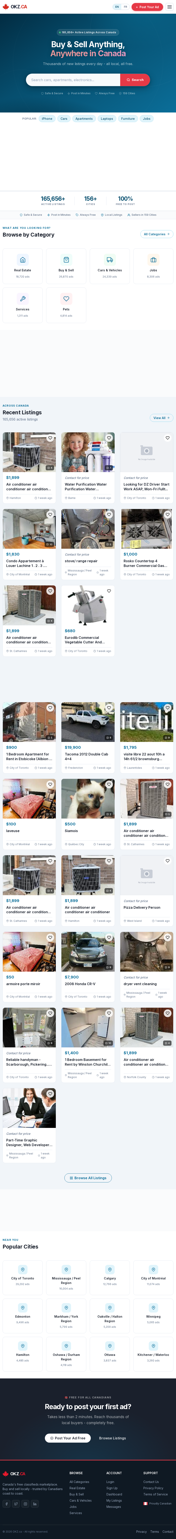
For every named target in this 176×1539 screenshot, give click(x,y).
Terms (154, 1531)
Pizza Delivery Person (142, 907)
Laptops (107, 118)
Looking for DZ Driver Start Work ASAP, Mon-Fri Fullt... (146, 486)
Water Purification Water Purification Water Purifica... (86, 486)
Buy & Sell (77, 1494)
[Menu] (169, 7)
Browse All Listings (90, 1178)
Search (138, 80)
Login (110, 1482)
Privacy (141, 1531)
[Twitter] (16, 1504)
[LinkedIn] (35, 1504)
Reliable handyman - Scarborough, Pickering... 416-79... (27, 1062)
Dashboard (114, 1494)
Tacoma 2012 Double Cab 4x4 (86, 756)
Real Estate (77, 1488)
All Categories (154, 234)
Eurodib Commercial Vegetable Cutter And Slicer (83, 640)
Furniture (128, 118)
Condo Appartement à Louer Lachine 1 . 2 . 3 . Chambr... (25, 563)
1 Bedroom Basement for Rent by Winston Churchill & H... (86, 1062)
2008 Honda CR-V (80, 984)
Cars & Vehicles (81, 1500)
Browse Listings (112, 1438)
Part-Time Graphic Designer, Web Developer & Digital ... (27, 1142)
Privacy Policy (153, 1488)
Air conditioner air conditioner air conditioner (87, 909)
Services (76, 1513)
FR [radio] (125, 6)
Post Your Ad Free (70, 1438)
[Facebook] (6, 1504)
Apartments (84, 118)
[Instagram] (25, 1504)
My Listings (114, 1500)
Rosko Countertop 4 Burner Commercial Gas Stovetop (144, 563)
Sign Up (112, 1488)
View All (159, 418)
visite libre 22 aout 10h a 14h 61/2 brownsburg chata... (144, 756)
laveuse (13, 831)
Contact (167, 1531)
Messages (113, 1507)
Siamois (71, 831)
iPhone (47, 118)
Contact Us (151, 1482)
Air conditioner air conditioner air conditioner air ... (29, 486)
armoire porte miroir (23, 984)
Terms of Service (155, 1494)
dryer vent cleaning (140, 984)
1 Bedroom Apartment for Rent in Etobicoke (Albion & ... (29, 756)
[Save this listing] (50, 438)
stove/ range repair (81, 561)
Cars (64, 118)
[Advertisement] (88, 156)
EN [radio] (117, 6)
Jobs (146, 118)
